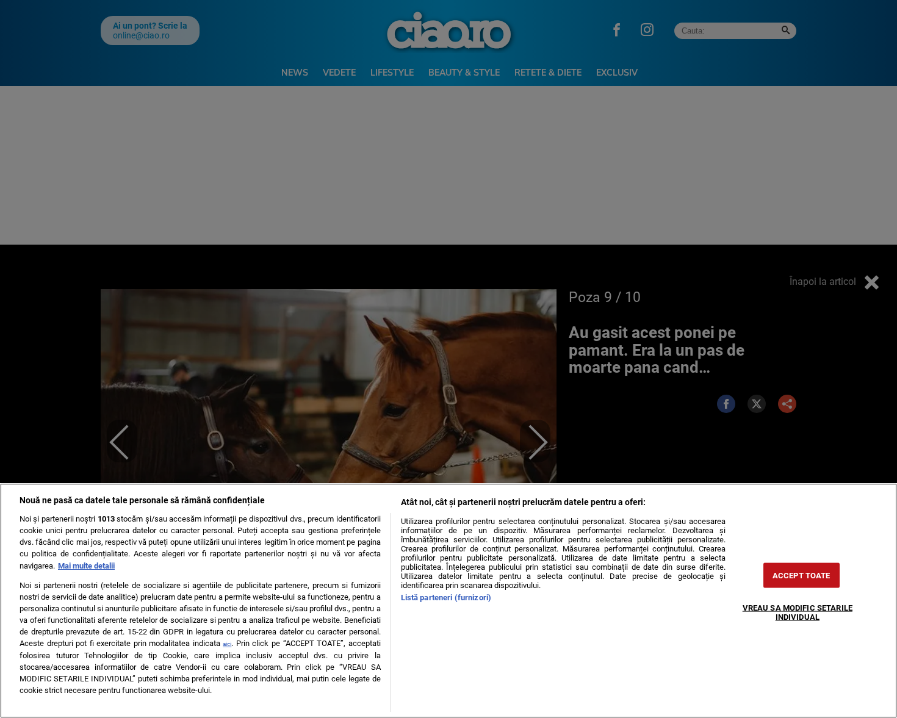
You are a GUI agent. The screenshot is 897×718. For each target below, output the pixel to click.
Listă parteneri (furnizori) (446, 597)
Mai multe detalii (86, 565)
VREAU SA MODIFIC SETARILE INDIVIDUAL (797, 612)
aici (227, 644)
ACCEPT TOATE (801, 575)
